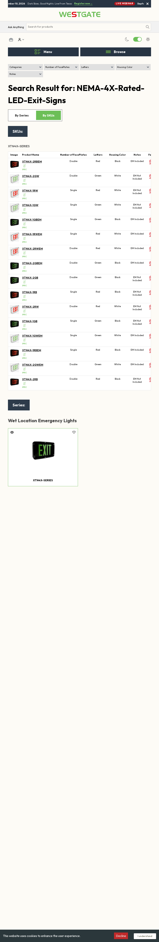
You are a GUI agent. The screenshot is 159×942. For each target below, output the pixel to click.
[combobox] (84, 27)
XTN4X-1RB (29, 292)
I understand (145, 936)
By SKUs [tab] (48, 115)
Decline (121, 936)
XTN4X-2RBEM (32, 161)
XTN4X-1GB (29, 321)
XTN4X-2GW (30, 176)
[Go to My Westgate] (19, 40)
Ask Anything (16, 27)
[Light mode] (148, 39)
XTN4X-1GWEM (32, 335)
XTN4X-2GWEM (32, 365)
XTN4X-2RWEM (32, 248)
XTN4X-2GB (30, 277)
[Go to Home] (79, 14)
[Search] (147, 27)
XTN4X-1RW (30, 190)
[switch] (137, 39)
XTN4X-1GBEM (31, 219)
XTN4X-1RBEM (31, 350)
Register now (82, 3)
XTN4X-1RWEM (32, 234)
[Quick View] (12, 432)
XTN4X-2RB (30, 379)
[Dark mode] (127, 39)
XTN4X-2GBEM (32, 263)
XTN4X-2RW (30, 306)
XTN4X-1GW (30, 205)
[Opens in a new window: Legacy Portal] (11, 40)
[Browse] (108, 51)
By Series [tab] (22, 115)
